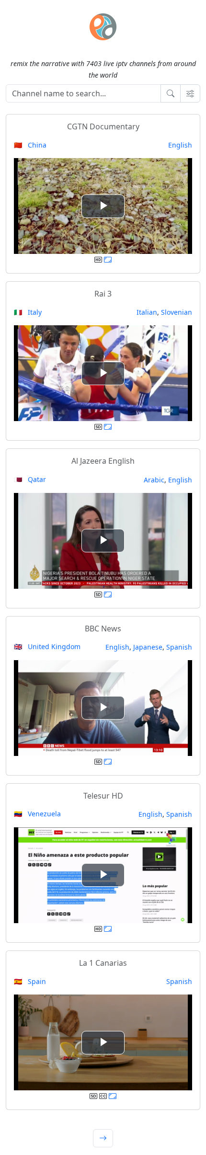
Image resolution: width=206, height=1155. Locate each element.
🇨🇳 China (30, 144)
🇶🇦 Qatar (30, 479)
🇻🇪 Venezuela (37, 813)
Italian (147, 312)
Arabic (154, 479)
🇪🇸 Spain (30, 981)
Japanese (147, 647)
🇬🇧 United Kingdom (47, 646)
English (180, 144)
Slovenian (176, 312)
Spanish (179, 647)
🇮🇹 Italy (28, 312)
